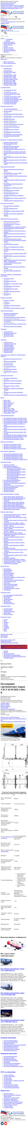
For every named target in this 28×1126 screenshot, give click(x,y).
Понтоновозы (7, 571)
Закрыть (11, 667)
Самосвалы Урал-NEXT (10, 343)
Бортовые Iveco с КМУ (10, 77)
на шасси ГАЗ (7, 1082)
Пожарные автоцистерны (10, 378)
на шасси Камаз (8, 1079)
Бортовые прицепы (9, 491)
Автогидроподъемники (7, 310)
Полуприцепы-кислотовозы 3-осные (13, 437)
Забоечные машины (9, 573)
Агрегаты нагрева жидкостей (11, 136)
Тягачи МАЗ (7, 598)
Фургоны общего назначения (11, 206)
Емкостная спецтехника (7, 106)
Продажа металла (8, 1093)
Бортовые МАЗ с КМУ (10, 82)
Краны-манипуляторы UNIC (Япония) (14, 502)
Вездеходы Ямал (8, 614)
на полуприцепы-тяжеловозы (11, 1087)
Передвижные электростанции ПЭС (13, 188)
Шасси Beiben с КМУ (9, 412)
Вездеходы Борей (8, 574)
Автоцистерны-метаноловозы (12, 127)
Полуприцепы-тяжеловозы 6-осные (13, 458)
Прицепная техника (6, 462)
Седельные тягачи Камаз (10, 92)
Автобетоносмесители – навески (12, 562)
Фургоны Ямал (8, 610)
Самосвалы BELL (8, 578)
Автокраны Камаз (8, 334)
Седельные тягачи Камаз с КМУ (12, 96)
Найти (2, 38)
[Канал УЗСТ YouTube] (5, 1124)
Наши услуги (5, 1090)
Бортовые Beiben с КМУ (10, 83)
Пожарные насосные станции (12, 386)
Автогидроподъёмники (10, 362)
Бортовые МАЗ (8, 596)
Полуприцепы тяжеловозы (11, 1060)
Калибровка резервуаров (10, 1099)
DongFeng (6, 628)
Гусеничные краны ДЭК (10, 585)
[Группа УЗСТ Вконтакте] (2, 1124)
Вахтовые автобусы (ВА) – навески (13, 532)
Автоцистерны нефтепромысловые (13, 114)
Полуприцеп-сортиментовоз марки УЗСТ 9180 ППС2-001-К (16, 469)
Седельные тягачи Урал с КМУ (12, 94)
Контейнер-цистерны (9, 548)
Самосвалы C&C (8, 352)
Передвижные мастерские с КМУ (13, 174)
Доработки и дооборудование (11, 1097)
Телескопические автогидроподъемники (14, 318)
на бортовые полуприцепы (11, 1084)
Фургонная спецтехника (7, 203)
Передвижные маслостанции (11, 191)
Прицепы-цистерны (9, 464)
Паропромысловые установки (12, 222)
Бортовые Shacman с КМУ (11, 79)
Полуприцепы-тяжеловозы (8, 451)
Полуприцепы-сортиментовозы (12, 467)
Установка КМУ (8, 1106)
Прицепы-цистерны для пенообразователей (15, 395)
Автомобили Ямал (5, 606)
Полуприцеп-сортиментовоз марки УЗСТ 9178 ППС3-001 (16, 475)
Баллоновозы (7, 568)
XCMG (6, 619)
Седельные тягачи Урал (10, 90)
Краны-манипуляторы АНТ (8, 640)
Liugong (6, 625)
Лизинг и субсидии (13, 7)
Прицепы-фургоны (9, 490)
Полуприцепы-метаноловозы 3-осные (14, 439)
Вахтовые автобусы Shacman (11, 146)
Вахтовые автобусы (9, 1043)
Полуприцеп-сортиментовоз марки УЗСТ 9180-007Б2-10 (16, 478)
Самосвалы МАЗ (8, 599)
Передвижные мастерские (7, 166)
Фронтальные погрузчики (11, 584)
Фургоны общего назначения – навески (14, 559)
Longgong (6, 626)
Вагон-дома (4, 59)
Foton (5, 621)
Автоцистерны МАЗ (9, 603)
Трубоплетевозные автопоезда (12, 287)
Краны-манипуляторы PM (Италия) (13, 505)
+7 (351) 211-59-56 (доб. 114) (8, 21)
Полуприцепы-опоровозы (11, 466)
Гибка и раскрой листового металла (13, 1102)
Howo (5, 629)
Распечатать (4, 667)
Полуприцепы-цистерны (7, 415)
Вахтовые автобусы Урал (10, 144)
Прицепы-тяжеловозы (9, 488)
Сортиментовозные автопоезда (12, 292)
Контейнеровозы (8, 570)
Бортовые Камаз (8, 71)
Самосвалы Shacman (9, 348)
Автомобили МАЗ (5, 592)
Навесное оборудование (7, 512)
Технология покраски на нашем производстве (13, 721)
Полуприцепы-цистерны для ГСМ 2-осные (15, 418)
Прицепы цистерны (9, 1058)
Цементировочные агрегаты (11, 1046)
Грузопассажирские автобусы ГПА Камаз (15, 151)
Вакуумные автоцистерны (11, 1042)
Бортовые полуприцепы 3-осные (12, 445)
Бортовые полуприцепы (7, 441)
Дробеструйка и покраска (10, 1104)
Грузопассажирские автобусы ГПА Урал (14, 150)
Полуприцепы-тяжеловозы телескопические (15, 459)
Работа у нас (18, 8)
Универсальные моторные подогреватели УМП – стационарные (15, 260)
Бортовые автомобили (6, 65)
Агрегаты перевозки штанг (11, 1065)
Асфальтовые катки (9, 587)
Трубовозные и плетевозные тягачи (13, 284)
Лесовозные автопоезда (10, 281)
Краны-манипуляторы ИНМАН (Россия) (14, 498)
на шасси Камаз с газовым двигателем (14, 1080)
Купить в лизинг (5, 704)
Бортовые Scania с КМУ (10, 84)
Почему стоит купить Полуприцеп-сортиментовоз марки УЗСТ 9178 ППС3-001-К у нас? (13, 719)
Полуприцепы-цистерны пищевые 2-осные (15, 435)
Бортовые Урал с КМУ (10, 73)
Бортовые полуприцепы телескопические (15, 448)
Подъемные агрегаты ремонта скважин (14, 308)
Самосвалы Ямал (8, 608)
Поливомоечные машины (10, 372)
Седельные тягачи (5, 87)
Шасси (2, 397)
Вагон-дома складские (10, 63)
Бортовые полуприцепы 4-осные (12, 447)
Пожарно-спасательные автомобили (13, 393)
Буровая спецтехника (6, 297)
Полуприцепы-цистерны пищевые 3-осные (15, 436)
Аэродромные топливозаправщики (13, 134)
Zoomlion (6, 622)
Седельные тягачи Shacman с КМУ (13, 99)
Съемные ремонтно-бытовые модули (13, 200)
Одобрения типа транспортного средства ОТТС (13, 648)
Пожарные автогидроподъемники (13, 326)
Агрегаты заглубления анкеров (12, 306)
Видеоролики (11, 8)
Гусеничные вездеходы (10, 581)
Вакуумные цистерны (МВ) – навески (14, 523)
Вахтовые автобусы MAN (10, 147)
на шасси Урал (7, 1077)
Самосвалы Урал (8, 342)
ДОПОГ (3, 647)
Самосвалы (4, 339)
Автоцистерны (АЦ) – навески (12, 516)
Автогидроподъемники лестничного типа (15, 324)
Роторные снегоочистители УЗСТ (13, 359)
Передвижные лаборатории (11, 193)
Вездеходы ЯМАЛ (8, 575)
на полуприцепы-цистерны (11, 1086)
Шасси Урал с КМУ (9, 408)
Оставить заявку (5, 703)
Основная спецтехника (8, 1037)
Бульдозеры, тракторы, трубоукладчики (14, 577)
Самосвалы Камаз (8, 345)
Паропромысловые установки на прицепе (15, 227)
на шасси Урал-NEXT (9, 1076)
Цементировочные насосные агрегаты (14, 229)
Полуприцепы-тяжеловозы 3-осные (13, 455)
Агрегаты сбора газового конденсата (13, 125)
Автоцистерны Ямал (9, 611)
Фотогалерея (4, 637)
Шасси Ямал (7, 613)
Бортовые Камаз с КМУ (10, 75)
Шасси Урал (7, 400)
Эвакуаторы (7, 582)
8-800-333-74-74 (5, 19)
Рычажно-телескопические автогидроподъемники (11, 315)
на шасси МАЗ (8, 1083)
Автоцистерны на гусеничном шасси (13, 580)
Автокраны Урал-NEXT (10, 333)
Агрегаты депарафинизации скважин (14, 247)
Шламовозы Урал (8, 350)
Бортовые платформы (9, 558)
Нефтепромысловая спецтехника (9, 218)
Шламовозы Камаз (9, 349)
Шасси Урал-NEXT (9, 403)
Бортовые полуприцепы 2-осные (12, 444)
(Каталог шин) (5, 851)
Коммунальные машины (10, 369)
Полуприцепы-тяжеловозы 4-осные (13, 456)
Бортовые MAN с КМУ (10, 76)
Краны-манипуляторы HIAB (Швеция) (14, 503)
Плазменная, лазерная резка (11, 1100)
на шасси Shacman (8, 1075)
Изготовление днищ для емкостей (13, 1103)
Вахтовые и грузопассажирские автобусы (12, 139)
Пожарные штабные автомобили (12, 384)
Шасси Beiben (7, 405)
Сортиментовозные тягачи (11, 289)
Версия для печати (5, 706)
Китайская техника (6, 617)
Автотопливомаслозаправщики (12, 132)
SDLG (5, 630)
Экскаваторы (7, 589)
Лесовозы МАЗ (8, 602)
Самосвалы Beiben (9, 346)
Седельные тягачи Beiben (10, 102)
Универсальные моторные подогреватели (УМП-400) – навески (15, 534)
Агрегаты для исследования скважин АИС (15, 254)
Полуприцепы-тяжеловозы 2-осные (13, 454)
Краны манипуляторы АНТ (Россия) (13, 496)
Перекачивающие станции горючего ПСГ (15, 198)
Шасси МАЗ (7, 600)
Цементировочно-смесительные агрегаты (15, 237)
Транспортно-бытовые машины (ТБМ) (14, 211)
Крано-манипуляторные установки (10, 494)
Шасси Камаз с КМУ (9, 410)
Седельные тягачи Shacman (11, 98)
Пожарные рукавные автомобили (13, 381)
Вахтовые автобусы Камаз (11, 142)
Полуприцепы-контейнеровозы (12, 480)
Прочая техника (5, 566)
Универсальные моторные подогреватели (15, 1045)
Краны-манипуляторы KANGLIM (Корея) (15, 507)
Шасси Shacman (8, 404)
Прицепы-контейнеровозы (11, 487)
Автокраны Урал (8, 331)
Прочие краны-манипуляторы (12, 509)
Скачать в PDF (4, 707)
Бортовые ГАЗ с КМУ (9, 80)
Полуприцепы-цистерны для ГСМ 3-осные (15, 419)
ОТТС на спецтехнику (8, 1072)
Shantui (5, 624)
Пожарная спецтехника (7, 375)
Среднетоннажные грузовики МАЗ (13, 595)
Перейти (3, 56)
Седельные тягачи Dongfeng (11, 100)
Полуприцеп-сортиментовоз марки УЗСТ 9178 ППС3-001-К (16, 472)
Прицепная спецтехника (9, 1053)
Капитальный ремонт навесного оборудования (13, 645)
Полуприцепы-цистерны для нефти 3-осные (15, 422)
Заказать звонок (5, 23)
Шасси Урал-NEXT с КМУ (11, 411)
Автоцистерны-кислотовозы (11, 130)
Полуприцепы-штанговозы (11, 481)
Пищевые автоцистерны (10, 122)
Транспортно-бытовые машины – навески (15, 560)
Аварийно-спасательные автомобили (13, 196)
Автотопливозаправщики (13, 109)
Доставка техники (8, 1107)
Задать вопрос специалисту (8, 709)
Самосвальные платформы (11, 563)
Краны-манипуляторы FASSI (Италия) (14, 506)
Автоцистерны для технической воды (14, 117)
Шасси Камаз (7, 401)
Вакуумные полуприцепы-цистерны (13, 1066)
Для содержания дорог (10, 367)
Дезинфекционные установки (12, 588)
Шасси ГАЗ (7, 407)
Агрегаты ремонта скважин (11, 245)
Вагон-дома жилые (9, 61)
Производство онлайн (6, 5)
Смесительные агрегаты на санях (12, 239)
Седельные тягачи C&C (10, 103)
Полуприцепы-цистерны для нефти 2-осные (15, 421)
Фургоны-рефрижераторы (11, 209)
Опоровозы (7, 1062)
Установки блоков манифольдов (12, 271)
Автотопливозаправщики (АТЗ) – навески (15, 514)
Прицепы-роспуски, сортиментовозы (14, 485)
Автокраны (4, 329)
